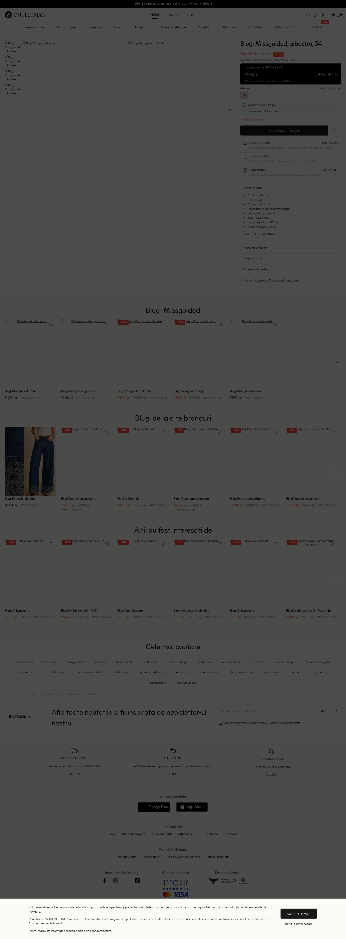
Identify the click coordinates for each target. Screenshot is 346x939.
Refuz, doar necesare (299, 924)
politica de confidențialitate (93, 931)
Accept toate (299, 914)
